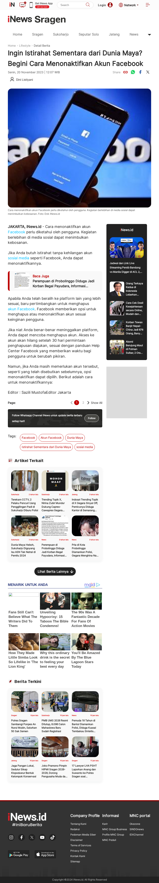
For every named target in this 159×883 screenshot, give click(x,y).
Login (102, 5)
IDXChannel (136, 834)
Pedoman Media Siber (83, 834)
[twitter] (148, 72)
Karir (105, 823)
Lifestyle (24, 45)
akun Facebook (21, 309)
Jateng (114, 34)
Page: (12, 402)
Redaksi (75, 829)
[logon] (12, 4)
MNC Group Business (114, 829)
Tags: (12, 436)
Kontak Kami (77, 856)
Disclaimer (76, 840)
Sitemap (75, 861)
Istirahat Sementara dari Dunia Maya (46, 447)
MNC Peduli (109, 840)
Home (17, 34)
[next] (88, 402)
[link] (125, 72)
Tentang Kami (78, 823)
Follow (91, 418)
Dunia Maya (75, 437)
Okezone (135, 823)
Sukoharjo (61, 34)
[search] (87, 5)
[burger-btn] (148, 5)
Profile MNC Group (113, 834)
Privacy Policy (78, 850)
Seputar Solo (89, 34)
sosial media (18, 258)
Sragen (37, 34)
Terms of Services (80, 845)
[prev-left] (71, 402)
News (134, 34)
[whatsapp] (133, 72)
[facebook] (140, 72)
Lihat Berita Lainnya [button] (53, 571)
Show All (96, 402)
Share (116, 72)
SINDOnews (137, 829)
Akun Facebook (51, 437)
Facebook (16, 232)
